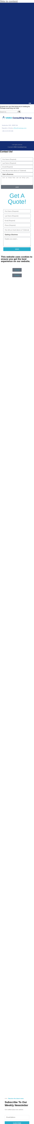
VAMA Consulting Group (20, 147)
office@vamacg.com (19, 128)
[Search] (19, 112)
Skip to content (9, 1)
